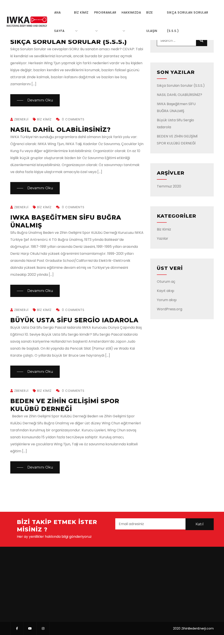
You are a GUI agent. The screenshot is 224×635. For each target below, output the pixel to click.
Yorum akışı (167, 299)
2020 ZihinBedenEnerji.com (193, 628)
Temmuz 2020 (169, 186)
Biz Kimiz (81, 12)
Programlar (105, 12)
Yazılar (162, 238)
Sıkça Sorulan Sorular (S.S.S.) (181, 85)
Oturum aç (166, 281)
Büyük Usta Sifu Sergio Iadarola (74, 320)
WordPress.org (169, 309)
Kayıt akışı (165, 290)
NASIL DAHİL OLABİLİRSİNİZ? (60, 129)
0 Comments (72, 119)
